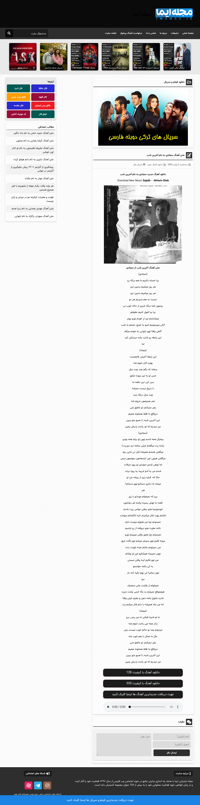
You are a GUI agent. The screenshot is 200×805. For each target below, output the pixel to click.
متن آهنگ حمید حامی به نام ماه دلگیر (34, 133)
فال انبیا (18, 88)
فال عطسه (18, 105)
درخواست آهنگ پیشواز (131, 33)
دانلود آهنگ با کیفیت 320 (143, 683)
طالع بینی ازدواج (42, 105)
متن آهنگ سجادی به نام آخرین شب (165, 155)
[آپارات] (28, 785)
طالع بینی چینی (18, 97)
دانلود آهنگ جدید (155, 164)
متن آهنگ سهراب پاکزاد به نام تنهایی (34, 216)
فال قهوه (43, 97)
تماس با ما (151, 33)
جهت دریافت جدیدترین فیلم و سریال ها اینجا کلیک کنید (100, 800)
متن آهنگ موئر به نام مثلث (39, 178)
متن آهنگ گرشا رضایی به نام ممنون (35, 141)
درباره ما (163, 33)
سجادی (142, 174)
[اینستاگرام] (47, 785)
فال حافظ (43, 88)
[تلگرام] (38, 785)
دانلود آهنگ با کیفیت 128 (143, 672)
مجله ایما (142, 14)
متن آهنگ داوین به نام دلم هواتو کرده (34, 159)
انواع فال (43, 114)
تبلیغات (175, 33)
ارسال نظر (137, 164)
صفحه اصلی (188, 33)
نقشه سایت (110, 33)
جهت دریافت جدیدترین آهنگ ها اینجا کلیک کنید (143, 694)
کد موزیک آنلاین (18, 114)
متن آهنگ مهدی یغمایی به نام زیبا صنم (33, 208)
